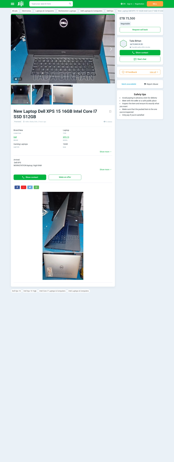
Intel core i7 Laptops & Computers (52, 291)
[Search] (70, 4)
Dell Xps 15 (16, 291)
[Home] (21, 4)
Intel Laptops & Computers (78, 291)
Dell (15, 137)
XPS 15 (66, 137)
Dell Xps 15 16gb (30, 291)
